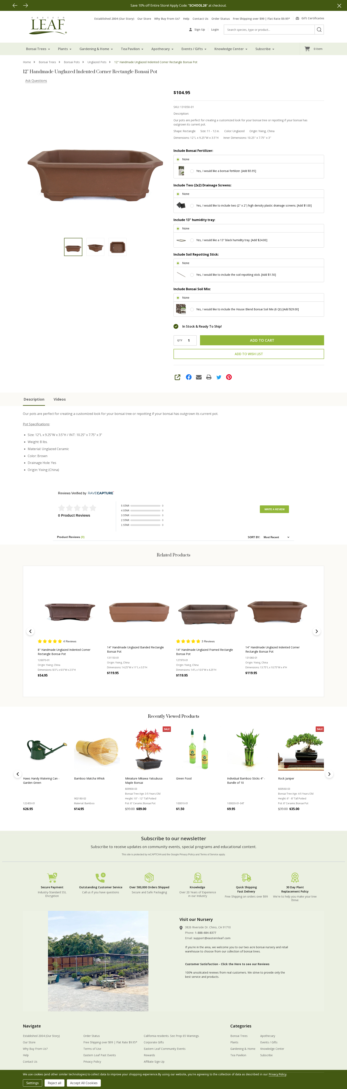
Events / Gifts (192, 49)
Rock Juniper (82, 778)
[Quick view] (81, 684)
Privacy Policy (187, 854)
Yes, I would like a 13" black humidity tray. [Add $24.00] (231, 240)
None (185, 159)
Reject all (54, 1083)
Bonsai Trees (36, 49)
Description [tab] (33, 399)
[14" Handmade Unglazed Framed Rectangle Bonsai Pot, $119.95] (208, 607)
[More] (49, 49)
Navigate (32, 1026)
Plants (63, 49)
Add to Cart (262, 340)
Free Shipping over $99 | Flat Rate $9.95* (261, 19)
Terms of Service (209, 854)
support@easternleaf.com (212, 938)
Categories (240, 1026)
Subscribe (263, 49)
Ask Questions (36, 80)
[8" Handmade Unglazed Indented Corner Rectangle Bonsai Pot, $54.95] (70, 607)
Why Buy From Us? (167, 19)
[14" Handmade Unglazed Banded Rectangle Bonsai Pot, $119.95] (139, 607)
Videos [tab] (60, 399)
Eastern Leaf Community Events (165, 1049)
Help (186, 19)
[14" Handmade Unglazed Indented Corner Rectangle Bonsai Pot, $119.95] (277, 607)
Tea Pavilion (130, 49)
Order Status (220, 19)
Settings (32, 1083)
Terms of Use (92, 1049)
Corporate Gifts (154, 1042)
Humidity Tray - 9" (239, 778)
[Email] (199, 377)
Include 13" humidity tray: (194, 220)
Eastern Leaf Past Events (99, 1055)
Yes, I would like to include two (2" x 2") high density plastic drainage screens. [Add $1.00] (254, 205)
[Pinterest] (229, 377)
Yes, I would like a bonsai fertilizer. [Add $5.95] (226, 171)
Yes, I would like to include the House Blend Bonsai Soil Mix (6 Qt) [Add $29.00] (247, 309)
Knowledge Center (229, 49)
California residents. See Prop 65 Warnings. (171, 1036)
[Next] (25, 5)
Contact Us (200, 19)
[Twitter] (219, 377)
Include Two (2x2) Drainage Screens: (202, 185)
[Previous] (15, 5)
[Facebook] (189, 377)
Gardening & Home (94, 49)
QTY (179, 340)
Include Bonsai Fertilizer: (193, 150)
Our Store (144, 19)
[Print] (209, 377)
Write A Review (274, 509)
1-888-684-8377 (205, 933)
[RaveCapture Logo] (100, 493)
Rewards (149, 1055)
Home (27, 62)
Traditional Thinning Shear (295, 778)
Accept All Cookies (84, 1083)
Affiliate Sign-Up (154, 1061)
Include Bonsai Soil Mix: (192, 289)
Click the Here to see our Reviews (245, 964)
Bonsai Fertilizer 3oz (189, 778)
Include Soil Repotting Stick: (196, 254)
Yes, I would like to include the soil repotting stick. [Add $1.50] (236, 275)
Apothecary (160, 49)
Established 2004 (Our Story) (114, 19)
